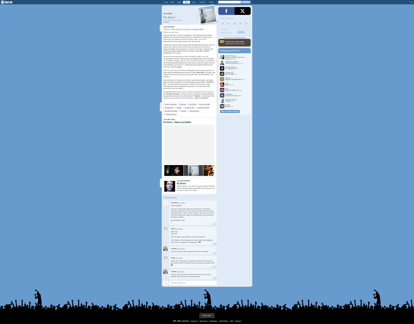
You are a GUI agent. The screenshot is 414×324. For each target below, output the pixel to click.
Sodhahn (174, 248)
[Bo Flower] (207, 23)
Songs (194, 2)
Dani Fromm (175, 32)
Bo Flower (168, 13)
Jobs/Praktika (223, 321)
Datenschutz (204, 321)
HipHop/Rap (166, 21)
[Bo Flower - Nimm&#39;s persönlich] (173, 170)
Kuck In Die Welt (204, 104)
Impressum (194, 321)
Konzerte (202, 2)
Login (411, 2)
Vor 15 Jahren (181, 202)
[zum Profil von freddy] (165, 229)
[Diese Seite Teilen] (226, 11)
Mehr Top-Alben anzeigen (229, 111)
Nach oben (207, 315)
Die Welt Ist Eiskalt (171, 111)
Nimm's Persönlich (171, 104)
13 (237, 68)
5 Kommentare (170, 197)
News (172, 2)
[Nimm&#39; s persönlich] (193, 170)
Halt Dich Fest (194, 111)
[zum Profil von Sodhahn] (165, 249)
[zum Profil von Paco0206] (165, 203)
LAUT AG (185, 321)
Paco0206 (174, 203)
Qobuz (243, 43)
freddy (173, 229)
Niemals (183, 111)
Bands (179, 2)
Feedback (238, 321)
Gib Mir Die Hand (171, 114)
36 (232, 85)
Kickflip (179, 107)
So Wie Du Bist (189, 107)
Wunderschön (169, 107)
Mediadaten (213, 321)
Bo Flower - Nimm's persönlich (177, 121)
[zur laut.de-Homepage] (8, 2)
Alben (186, 2)
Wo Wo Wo (192, 104)
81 (234, 59)
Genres (211, 2)
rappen (179, 67)
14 (241, 63)
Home (166, 2)
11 (241, 95)
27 (244, 79)
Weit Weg (183, 104)
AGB (231, 321)
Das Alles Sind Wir (203, 107)
